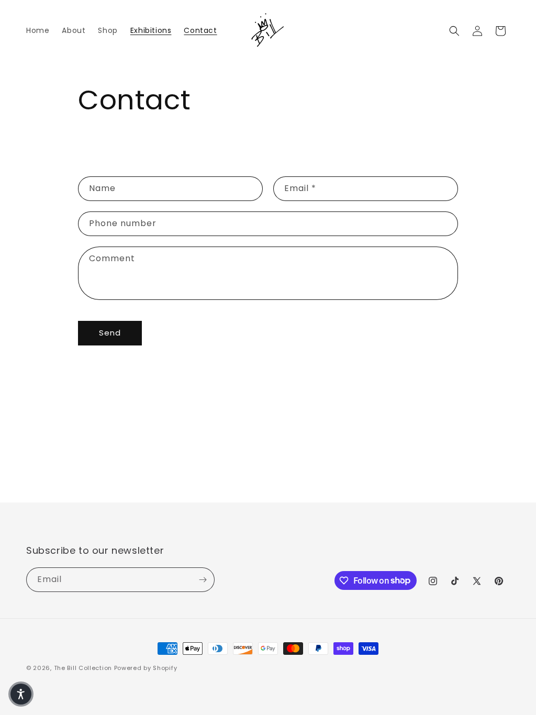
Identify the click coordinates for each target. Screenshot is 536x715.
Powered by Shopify (145, 668)
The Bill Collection (83, 668)
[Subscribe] (202, 579)
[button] (454, 30)
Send (110, 332)
